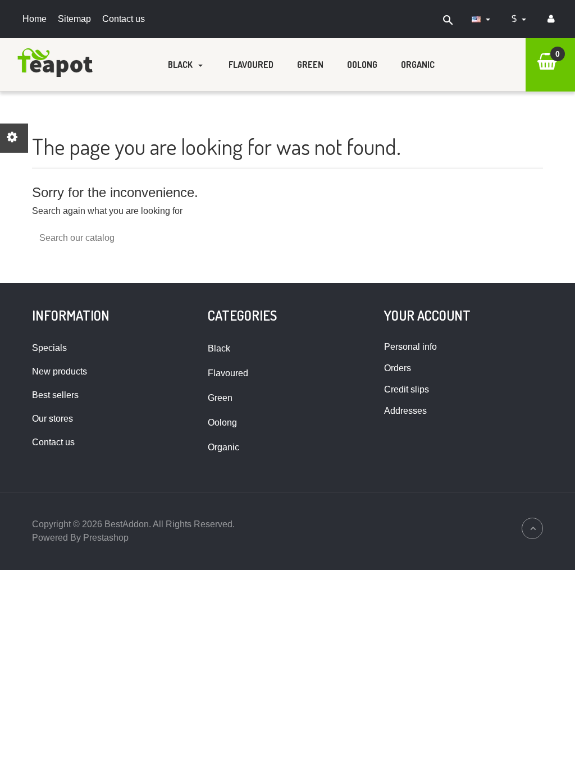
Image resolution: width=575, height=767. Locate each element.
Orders (397, 368)
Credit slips (406, 389)
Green (310, 64)
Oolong (362, 64)
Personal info (410, 346)
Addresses (405, 411)
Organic (418, 64)
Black (181, 64)
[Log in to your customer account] (551, 19)
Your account (427, 315)
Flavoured (251, 64)
